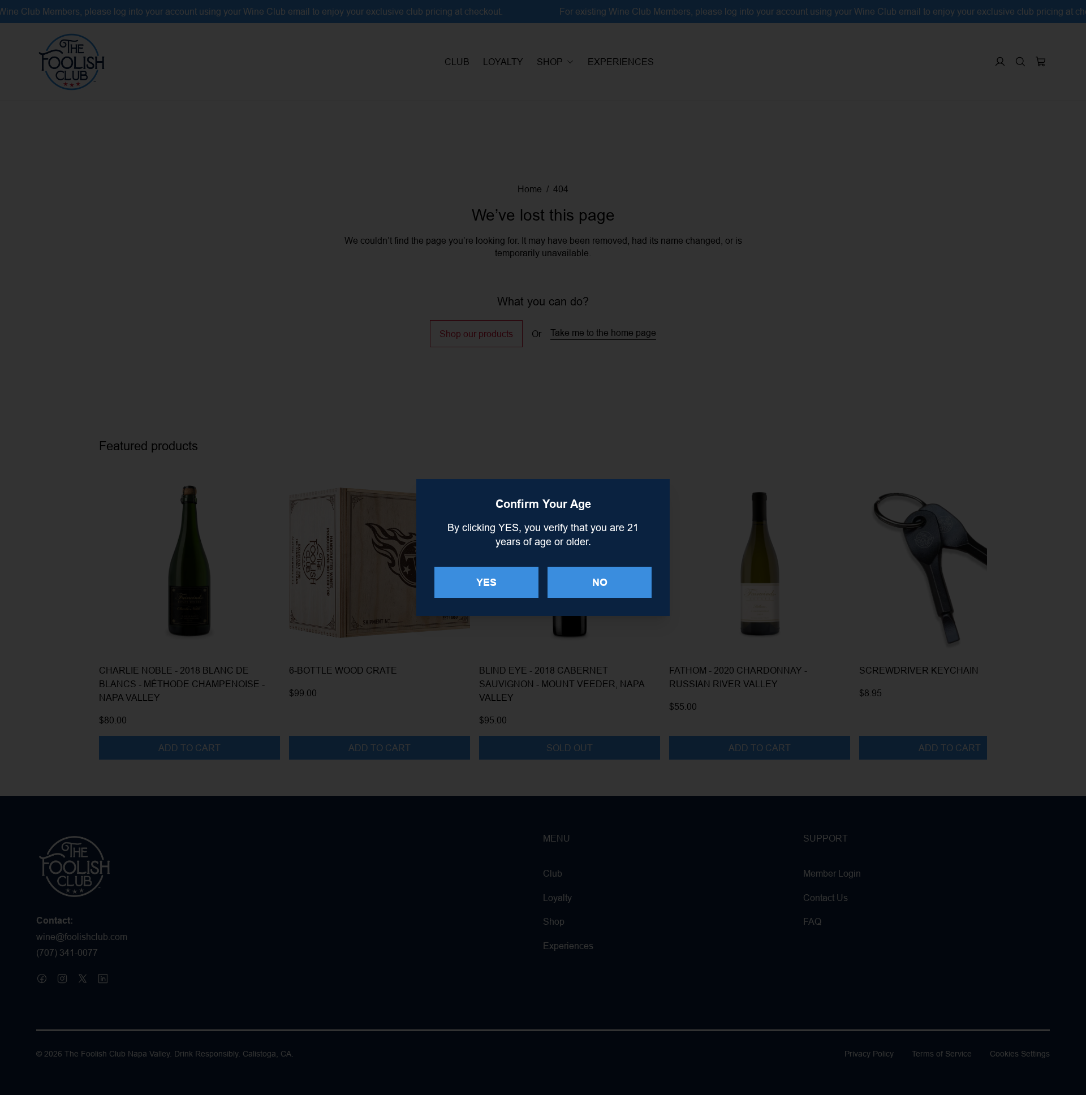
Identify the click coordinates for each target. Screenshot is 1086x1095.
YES (486, 582)
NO (599, 582)
